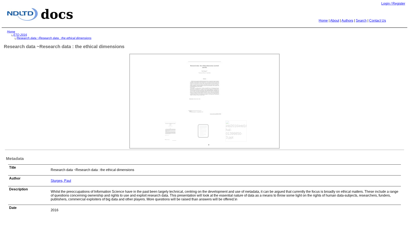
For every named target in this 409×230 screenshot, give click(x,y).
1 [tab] (209, 145)
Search (361, 20)
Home (323, 20)
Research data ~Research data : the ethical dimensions (54, 38)
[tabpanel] (172, 131)
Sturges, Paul (61, 181)
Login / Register (393, 3)
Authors (347, 20)
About (334, 20)
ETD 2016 (20, 34)
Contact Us (377, 20)
